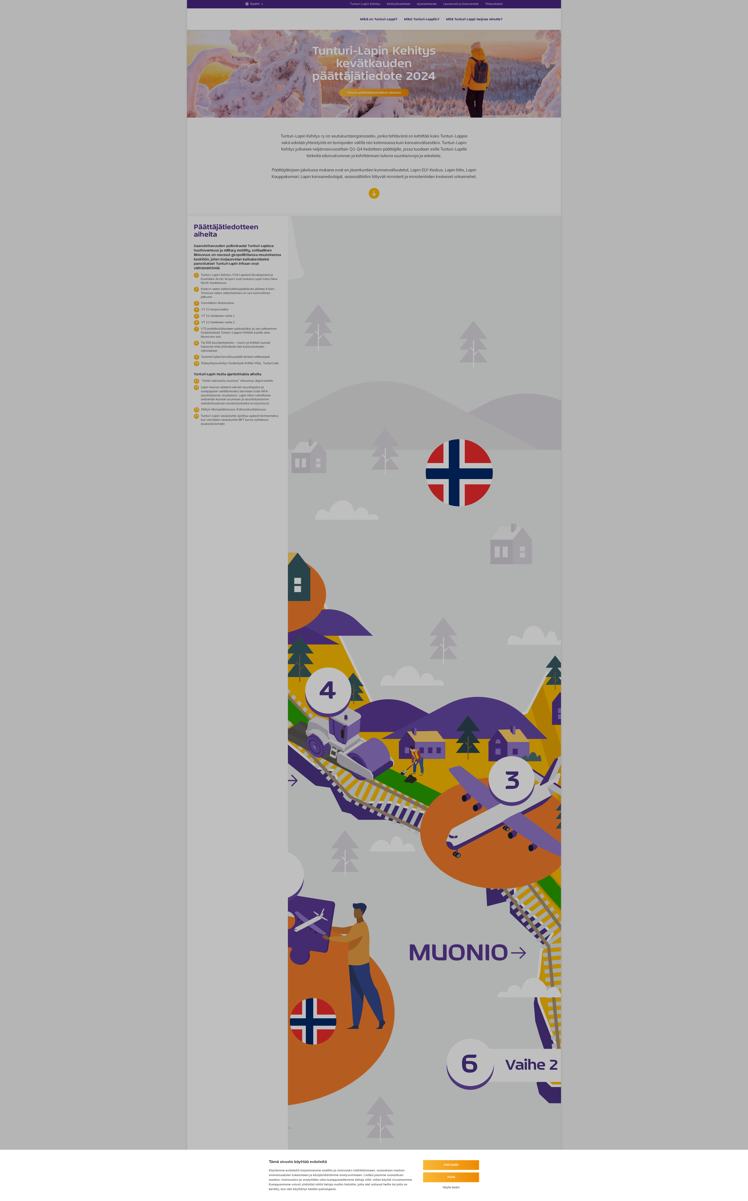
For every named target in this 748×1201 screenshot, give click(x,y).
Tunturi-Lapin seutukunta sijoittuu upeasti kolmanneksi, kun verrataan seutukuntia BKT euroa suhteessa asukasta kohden (240, 420)
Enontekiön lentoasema (217, 303)
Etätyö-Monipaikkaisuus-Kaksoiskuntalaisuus (233, 409)
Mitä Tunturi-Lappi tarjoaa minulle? (474, 19)
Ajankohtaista (427, 4)
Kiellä (451, 1177)
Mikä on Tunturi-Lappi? (378, 19)
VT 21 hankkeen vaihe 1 (218, 316)
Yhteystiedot (494, 4)
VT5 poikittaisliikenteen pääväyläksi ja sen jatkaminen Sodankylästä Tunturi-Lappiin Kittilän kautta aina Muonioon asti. (239, 333)
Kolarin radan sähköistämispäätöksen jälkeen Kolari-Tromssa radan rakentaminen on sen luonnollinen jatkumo (238, 293)
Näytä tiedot (451, 1187)
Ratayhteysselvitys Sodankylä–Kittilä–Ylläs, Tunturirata (240, 363)
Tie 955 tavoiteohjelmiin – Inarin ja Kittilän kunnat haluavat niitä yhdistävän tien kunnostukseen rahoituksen (235, 347)
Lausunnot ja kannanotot (461, 4)
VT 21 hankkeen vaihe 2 (218, 322)
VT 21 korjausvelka (214, 309)
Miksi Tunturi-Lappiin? (421, 19)
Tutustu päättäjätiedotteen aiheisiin (374, 92)
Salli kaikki (451, 1165)
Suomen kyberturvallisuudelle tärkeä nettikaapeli (235, 357)
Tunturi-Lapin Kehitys (365, 4)
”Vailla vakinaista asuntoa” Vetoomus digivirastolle (237, 381)
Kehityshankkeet (398, 4)
